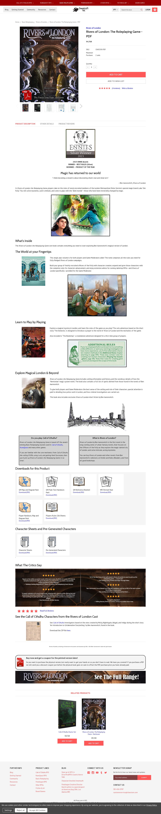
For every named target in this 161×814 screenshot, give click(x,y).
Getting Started (18, 9)
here (68, 630)
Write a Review (127, 88)
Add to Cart (67, 741)
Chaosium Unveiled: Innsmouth (72, 781)
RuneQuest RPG (46, 3)
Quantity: (89, 64)
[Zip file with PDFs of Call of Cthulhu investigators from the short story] (33, 631)
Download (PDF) (24, 492)
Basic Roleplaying (66, 3)
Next (81, 106)
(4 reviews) (116, 88)
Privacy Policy (151, 805)
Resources (42, 9)
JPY (114, 9)
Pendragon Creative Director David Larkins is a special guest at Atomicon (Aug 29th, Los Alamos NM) (73, 788)
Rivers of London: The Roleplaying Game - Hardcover (94, 733)
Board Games (140, 3)
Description (25, 124)
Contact (52, 9)
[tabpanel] (25, 108)
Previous (17, 106)
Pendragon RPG (87, 3)
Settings (8, 810)
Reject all (21, 810)
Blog (6, 9)
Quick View (67, 714)
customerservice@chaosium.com (125, 792)
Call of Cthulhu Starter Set (67, 732)
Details (47, 124)
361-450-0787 (118, 789)
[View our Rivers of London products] (80, 677)
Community (31, 9)
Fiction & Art (122, 3)
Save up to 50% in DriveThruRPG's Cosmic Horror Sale (72, 774)
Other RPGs (105, 3)
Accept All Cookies (37, 810)
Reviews (67, 124)
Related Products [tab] (80, 693)
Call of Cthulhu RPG (24, 3)
